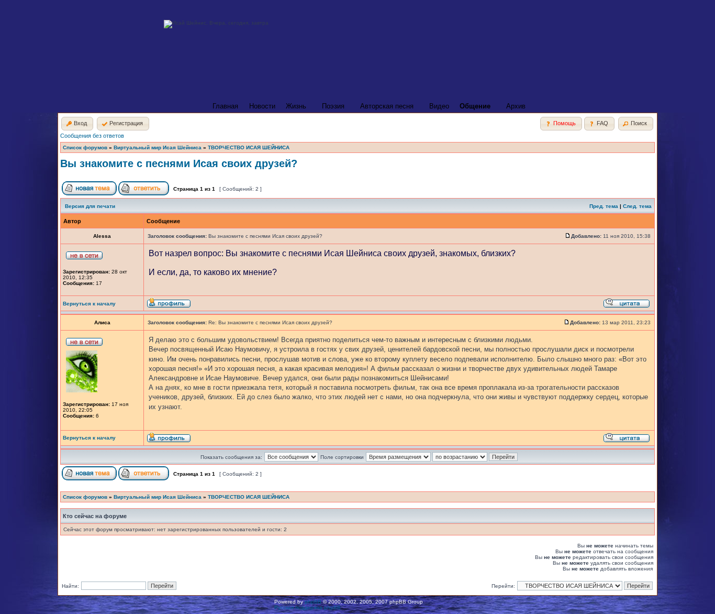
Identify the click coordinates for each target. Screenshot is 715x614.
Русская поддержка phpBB (307, 607)
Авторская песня (387, 106)
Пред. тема (603, 206)
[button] (77, 123)
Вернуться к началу (89, 303)
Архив (516, 106)
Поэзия (333, 106)
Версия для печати (90, 206)
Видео (439, 106)
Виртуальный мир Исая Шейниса (158, 147)
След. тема (637, 206)
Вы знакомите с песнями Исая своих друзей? (178, 163)
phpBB (313, 602)
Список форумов (85, 147)
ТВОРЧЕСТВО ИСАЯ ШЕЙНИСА (248, 147)
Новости (262, 106)
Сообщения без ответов (92, 136)
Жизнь (296, 106)
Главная (225, 106)
